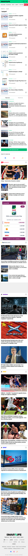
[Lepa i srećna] (16, 540)
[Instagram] (14, 158)
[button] (12, 19)
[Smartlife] (5, 1)
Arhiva (22, 548)
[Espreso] (14, 544)
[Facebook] (5, 158)
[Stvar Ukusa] (5, 542)
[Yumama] (21, 540)
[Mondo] (6, 540)
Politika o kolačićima (8, 548)
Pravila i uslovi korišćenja (21, 546)
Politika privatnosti (17, 548)
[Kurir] (11, 540)
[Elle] (10, 542)
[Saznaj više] (26, 162)
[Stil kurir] (19, 542)
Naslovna (3, 8)
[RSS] (22, 158)
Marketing (4, 546)
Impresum (9, 546)
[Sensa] (15, 542)
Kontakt (13, 546)
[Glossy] (23, 542)
